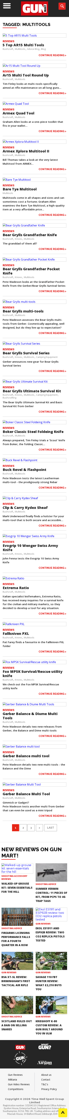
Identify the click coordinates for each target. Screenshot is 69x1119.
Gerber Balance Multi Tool (26, 794)
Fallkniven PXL (16, 633)
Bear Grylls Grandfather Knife (30, 234)
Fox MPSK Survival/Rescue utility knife (32, 673)
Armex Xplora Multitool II (26, 151)
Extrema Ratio (16, 587)
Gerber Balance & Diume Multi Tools (30, 715)
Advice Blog (33, 49)
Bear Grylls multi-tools (23, 311)
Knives (18, 238)
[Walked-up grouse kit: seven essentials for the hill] (17, 868)
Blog (43, 49)
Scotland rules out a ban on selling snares (16, 1025)
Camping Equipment (47, 357)
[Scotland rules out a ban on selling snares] (17, 1005)
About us (46, 1074)
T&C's (44, 1084)
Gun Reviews (43, 923)
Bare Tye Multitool (20, 189)
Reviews (8, 41)
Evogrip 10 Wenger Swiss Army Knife (30, 547)
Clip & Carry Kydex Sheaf (25, 507)
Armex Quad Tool (18, 113)
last (50, 827)
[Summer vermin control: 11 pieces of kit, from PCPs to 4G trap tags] (51, 872)
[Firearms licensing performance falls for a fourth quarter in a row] (17, 917)
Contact (45, 1079)
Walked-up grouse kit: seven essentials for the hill (16, 887)
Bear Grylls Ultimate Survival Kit (32, 391)
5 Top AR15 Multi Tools (23, 45)
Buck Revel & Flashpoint (24, 469)
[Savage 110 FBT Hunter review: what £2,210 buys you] (51, 961)
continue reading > (52, 55)
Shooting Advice (46, 884)
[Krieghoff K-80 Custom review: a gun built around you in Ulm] (51, 1005)
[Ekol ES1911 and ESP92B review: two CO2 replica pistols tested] (51, 914)
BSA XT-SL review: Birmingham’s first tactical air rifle (15, 981)
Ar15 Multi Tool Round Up (26, 75)
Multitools (20, 49)
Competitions (15, 1089)
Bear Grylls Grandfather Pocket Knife (31, 271)
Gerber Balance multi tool (26, 756)
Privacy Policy (49, 1089)
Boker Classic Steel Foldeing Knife (33, 431)
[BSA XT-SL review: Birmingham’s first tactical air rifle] (17, 961)
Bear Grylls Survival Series (26, 353)
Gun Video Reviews (19, 1084)
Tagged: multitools (26, 24)
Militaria (12, 1079)
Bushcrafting (9, 397)
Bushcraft (8, 49)
